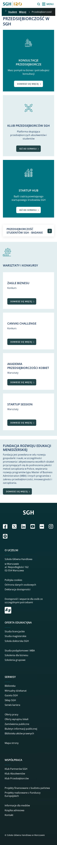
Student (12, 12)
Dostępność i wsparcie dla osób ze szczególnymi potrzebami (24, 600)
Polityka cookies (13, 580)
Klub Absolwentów (15, 773)
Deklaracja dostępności (17, 589)
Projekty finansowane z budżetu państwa (27, 788)
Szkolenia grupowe (15, 660)
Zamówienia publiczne (17, 724)
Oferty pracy (11, 714)
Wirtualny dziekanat (16, 690)
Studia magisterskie (15, 636)
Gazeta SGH (11, 695)
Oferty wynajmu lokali (16, 719)
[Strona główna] (12, 4)
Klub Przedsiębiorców (17, 778)
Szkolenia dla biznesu (16, 655)
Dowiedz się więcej (28, 83)
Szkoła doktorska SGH (17, 641)
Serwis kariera (12, 705)
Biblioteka (10, 685)
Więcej (22, 12)
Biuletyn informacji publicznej (21, 728)
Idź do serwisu (28, 148)
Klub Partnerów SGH (16, 768)
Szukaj (31, 4)
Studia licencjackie (15, 631)
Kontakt (9, 815)
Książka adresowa (14, 810)
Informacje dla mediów (17, 805)
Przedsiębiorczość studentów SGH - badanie (25, 230)
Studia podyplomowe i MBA (20, 650)
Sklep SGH (10, 700)
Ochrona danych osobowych (20, 584)
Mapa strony (12, 743)
